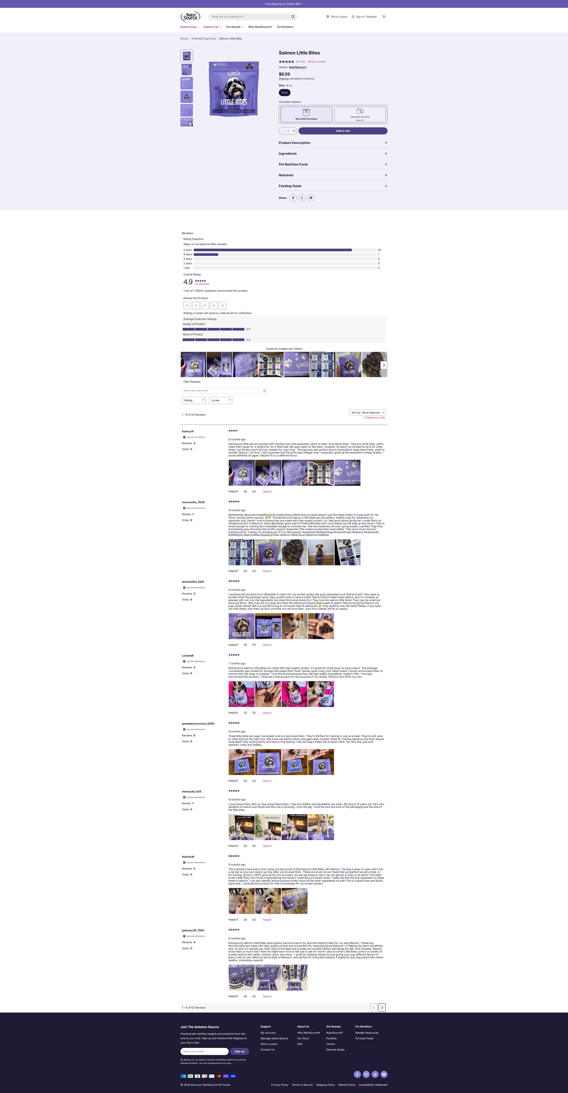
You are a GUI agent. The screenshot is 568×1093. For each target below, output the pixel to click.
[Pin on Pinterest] (310, 197)
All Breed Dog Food (204, 38)
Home (184, 38)
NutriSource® (298, 67)
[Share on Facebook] (293, 197)
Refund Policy (347, 1084)
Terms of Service (302, 1084)
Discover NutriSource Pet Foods (210, 1084)
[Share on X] (302, 197)
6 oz (284, 92)
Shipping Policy (325, 1084)
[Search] (293, 16)
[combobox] (252, 16)
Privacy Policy (279, 1084)
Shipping (284, 78)
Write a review (316, 61)
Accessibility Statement (373, 1084)
